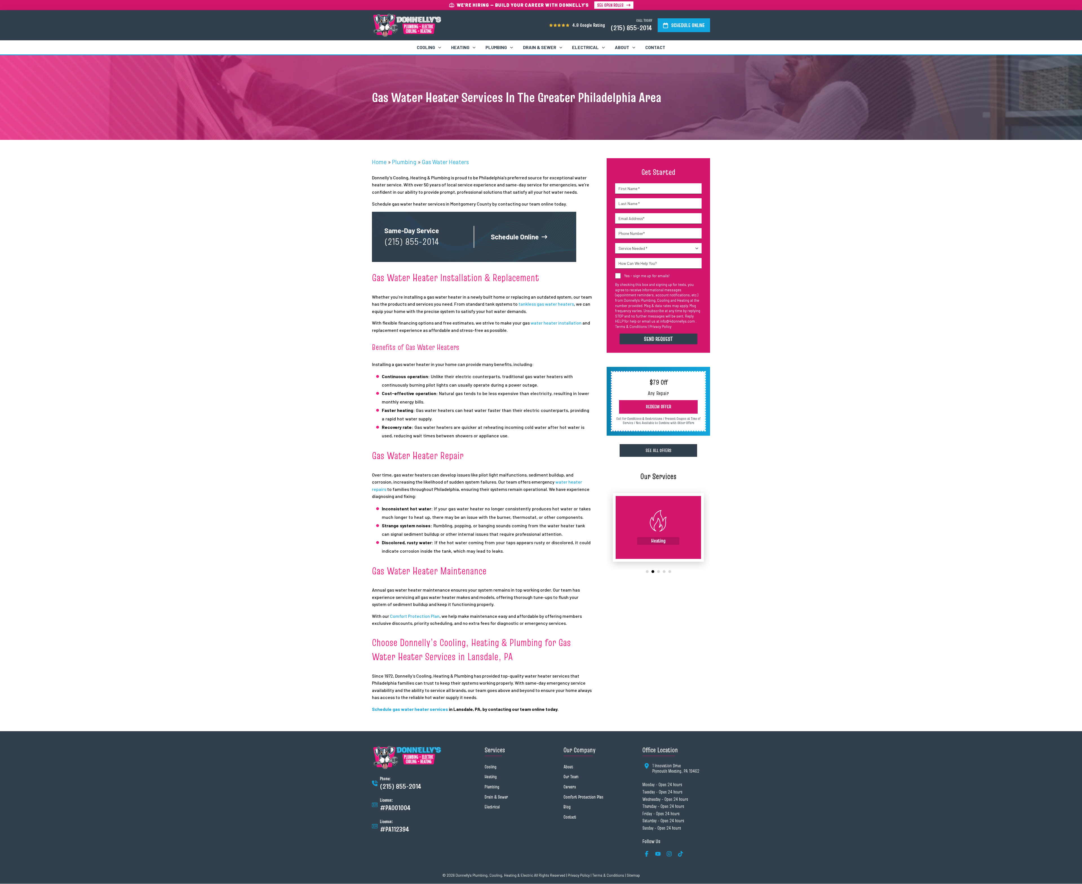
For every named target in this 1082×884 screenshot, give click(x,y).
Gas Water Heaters (445, 161)
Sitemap (633, 875)
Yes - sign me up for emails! (646, 275)
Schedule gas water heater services (410, 709)
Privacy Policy (660, 326)
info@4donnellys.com (677, 321)
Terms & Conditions (631, 326)
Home (379, 161)
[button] (658, 407)
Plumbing (404, 161)
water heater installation (556, 322)
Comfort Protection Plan (415, 616)
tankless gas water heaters (546, 304)
